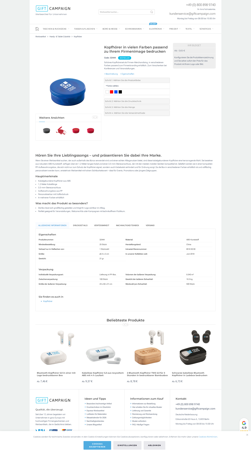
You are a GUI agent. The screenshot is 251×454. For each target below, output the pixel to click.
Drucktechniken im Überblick (99, 407)
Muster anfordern (139, 421)
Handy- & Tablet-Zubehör (60, 36)
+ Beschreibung (111, 74)
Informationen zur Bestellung (144, 403)
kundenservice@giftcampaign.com (193, 13)
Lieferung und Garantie (141, 410)
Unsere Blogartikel (94, 424)
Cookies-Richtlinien (208, 437)
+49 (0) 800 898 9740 (201, 5)
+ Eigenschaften (127, 74)
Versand (150, 225)
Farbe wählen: (112, 86)
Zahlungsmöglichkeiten (142, 417)
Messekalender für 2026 (96, 417)
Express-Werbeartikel (95, 410)
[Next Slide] (96, 117)
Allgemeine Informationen (52, 225)
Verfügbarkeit (101, 225)
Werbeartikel (40, 36)
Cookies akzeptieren (97, 445)
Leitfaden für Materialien (97, 414)
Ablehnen (154, 445)
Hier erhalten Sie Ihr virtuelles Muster (147, 407)
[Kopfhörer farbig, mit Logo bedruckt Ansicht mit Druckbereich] (68, 78)
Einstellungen (127, 445)
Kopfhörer (78, 36)
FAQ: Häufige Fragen (140, 424)
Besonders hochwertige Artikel (99, 403)
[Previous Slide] (93, 117)
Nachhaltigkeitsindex (127, 225)
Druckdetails (80, 225)
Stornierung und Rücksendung (144, 414)
